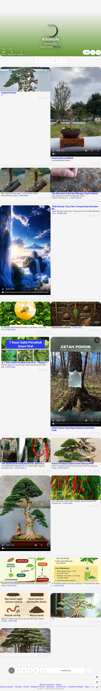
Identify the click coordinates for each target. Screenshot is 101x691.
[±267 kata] (74, 198)
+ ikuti (86, 52)
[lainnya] (98, 52)
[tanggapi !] (39, 97)
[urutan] (46, 61)
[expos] (97, 676)
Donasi (26, 687)
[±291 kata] (62, 468)
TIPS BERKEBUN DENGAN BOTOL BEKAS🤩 (22, 463)
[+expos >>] (38, 61)
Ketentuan (50, 687)
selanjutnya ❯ (66, 670)
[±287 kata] (11, 585)
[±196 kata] (23, 195)
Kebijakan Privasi (37, 687)
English (58, 685)
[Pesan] (93, 52)
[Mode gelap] (59, 61)
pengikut (21, 53)
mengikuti (12, 53)
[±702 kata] (19, 468)
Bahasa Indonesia (47, 685)
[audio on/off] (50, 61)
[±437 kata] (10, 367)
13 (53, 619)
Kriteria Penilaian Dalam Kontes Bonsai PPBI (73, 463)
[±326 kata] (62, 213)
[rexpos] (42, 61)
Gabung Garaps (6, 687)
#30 (54, 44)
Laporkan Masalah (75, 687)
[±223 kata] (59, 585)
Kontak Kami (61, 687)
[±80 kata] (12, 621)
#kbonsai (57, 47)
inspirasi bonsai (8, 93)
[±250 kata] (77, 327)
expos (3, 53)
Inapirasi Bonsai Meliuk (62, 158)
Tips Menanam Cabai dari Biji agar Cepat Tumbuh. (75, 193)
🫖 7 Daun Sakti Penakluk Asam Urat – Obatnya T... (24, 362)
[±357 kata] (67, 503)
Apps (87, 687)
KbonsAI (50, 39)
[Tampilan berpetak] (55, 61)
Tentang (18, 687)
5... (36, 670)
